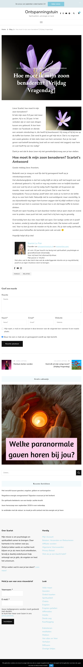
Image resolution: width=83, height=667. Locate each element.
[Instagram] (21, 268)
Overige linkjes (48, 648)
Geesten (46, 591)
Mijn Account (47, 537)
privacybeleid (7, 615)
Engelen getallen (49, 608)
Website (58, 318)
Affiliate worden (49, 543)
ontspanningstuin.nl (45, 246)
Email (31, 318)
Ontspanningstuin (41, 12)
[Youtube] (18, 268)
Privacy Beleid (48, 550)
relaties (26, 274)
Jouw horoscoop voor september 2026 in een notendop (23, 505)
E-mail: (6, 599)
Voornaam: (7, 590)
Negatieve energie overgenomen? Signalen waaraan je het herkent (28, 495)
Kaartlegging (48, 622)
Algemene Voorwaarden (53, 547)
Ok (51, 665)
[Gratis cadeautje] (41, 425)
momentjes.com (62, 246)
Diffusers (46, 645)
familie (17, 274)
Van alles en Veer (50, 638)
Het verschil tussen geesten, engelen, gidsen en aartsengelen (26, 490)
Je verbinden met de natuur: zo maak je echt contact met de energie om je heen (33, 510)
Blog (35, 68)
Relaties (43, 68)
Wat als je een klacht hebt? (54, 554)
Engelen (45, 604)
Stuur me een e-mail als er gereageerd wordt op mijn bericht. (30, 337)
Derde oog (47, 618)
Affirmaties (47, 611)
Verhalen (46, 641)
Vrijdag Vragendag (57, 68)
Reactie (5, 295)
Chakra (45, 601)
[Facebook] (15, 268)
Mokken (45, 635)
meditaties (46, 631)
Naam (5, 318)
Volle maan (47, 587)
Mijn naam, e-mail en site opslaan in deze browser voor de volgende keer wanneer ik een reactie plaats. (41, 330)
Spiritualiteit (47, 598)
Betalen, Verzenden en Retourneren (57, 540)
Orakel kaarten (48, 594)
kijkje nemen (56, 4)
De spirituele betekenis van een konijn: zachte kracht (22, 500)
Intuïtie (45, 615)
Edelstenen (47, 628)
